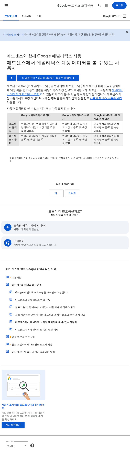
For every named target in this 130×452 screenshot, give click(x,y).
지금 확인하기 (13, 424)
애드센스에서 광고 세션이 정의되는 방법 (33, 351)
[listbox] (17, 445)
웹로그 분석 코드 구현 (23, 337)
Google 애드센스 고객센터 (75, 5)
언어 (11, 441)
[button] (6, 5)
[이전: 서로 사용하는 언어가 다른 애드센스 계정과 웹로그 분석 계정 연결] (11, 78)
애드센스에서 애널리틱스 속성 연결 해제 (36, 329)
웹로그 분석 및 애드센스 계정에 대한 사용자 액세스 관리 (45, 307)
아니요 (72, 193)
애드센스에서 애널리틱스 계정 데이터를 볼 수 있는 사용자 (46, 322)
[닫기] (127, 33)
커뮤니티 (26, 16)
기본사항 (16, 277)
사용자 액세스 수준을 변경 (106, 98)
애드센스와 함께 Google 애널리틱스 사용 (31, 269)
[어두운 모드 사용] (32, 445)
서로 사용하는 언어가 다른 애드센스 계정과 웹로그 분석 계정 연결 (50, 314)
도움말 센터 (11, 16)
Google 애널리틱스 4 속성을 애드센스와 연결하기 (42, 292)
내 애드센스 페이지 (13, 34)
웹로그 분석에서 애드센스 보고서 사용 (32, 344)
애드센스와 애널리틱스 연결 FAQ (32, 299)
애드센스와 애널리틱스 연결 (27, 284)
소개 (39, 16)
